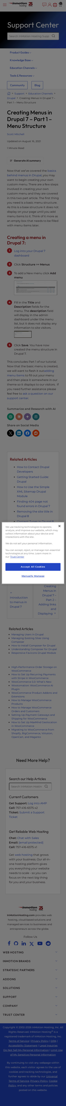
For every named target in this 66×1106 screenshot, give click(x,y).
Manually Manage (33, 576)
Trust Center (17, 556)
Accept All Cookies (33, 566)
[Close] (59, 526)
